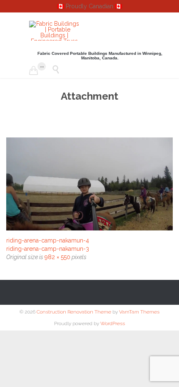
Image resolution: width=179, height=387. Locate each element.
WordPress (112, 323)
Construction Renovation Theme (74, 312)
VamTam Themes (139, 312)
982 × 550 (57, 257)
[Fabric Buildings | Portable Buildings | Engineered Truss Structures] (54, 30)
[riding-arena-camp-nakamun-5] (89, 183)
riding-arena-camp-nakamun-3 (47, 248)
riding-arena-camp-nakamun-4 (47, 240)
